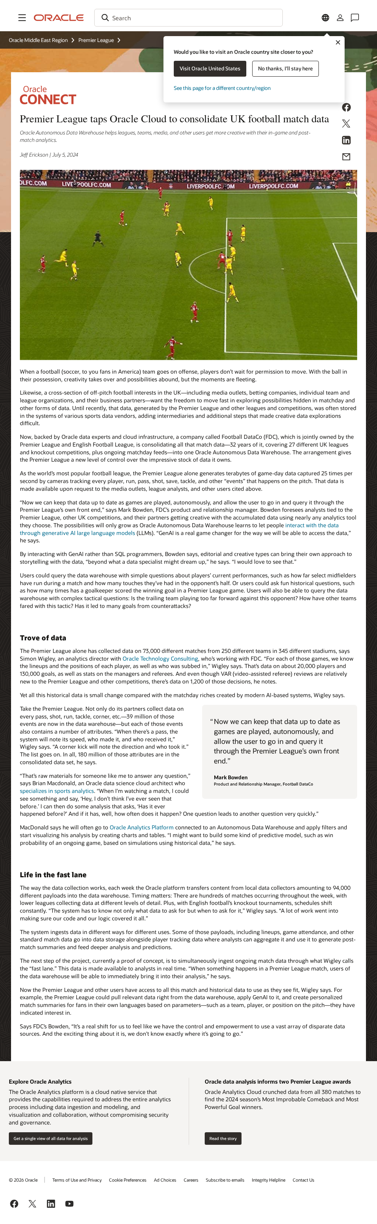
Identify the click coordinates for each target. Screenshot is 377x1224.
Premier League (96, 39)
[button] (22, 17)
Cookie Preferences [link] (128, 1180)
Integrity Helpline (268, 1180)
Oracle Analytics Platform (142, 827)
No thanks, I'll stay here (285, 68)
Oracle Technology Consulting (160, 658)
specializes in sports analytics (57, 790)
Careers (191, 1180)
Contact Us (303, 1180)
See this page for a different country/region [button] (222, 87)
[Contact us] (354, 17)
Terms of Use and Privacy (77, 1180)
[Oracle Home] (58, 17)
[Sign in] (340, 17)
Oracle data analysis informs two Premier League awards (278, 1081)
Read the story (223, 1138)
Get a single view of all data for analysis (51, 1138)
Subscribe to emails (225, 1180)
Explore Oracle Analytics (40, 1081)
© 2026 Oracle (23, 1180)
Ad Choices (165, 1180)
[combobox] (188, 18)
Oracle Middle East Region (38, 39)
